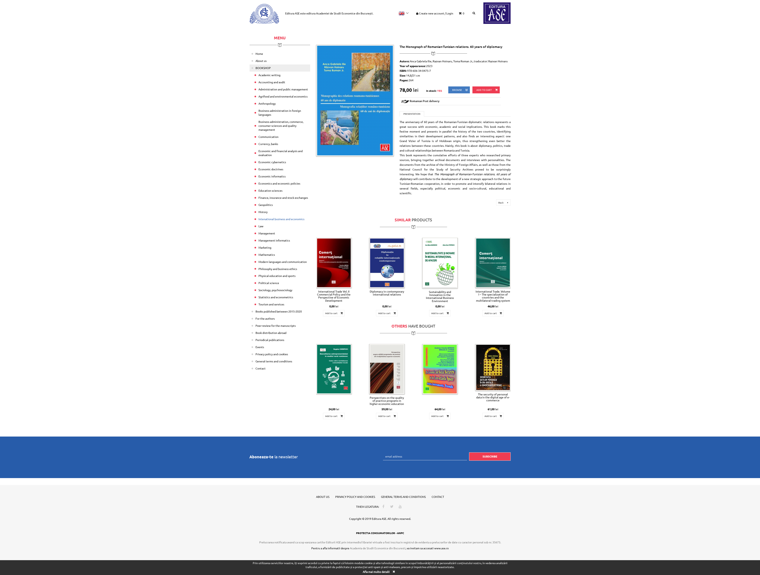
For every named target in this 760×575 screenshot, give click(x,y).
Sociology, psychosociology (275, 290)
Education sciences (270, 190)
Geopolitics (265, 205)
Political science (268, 283)
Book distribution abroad (271, 332)
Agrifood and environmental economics (283, 96)
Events (260, 347)
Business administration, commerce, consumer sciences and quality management (280, 125)
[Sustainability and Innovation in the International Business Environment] (440, 263)
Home (259, 53)
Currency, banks (268, 144)
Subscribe (490, 456)
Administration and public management (283, 89)
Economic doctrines (270, 169)
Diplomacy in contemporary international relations (387, 293)
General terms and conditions (274, 361)
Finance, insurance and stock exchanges (283, 197)
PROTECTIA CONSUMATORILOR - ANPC (380, 533)
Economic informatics (272, 176)
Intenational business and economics (281, 219)
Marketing (264, 247)
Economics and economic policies (279, 183)
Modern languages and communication (282, 261)
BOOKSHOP (263, 68)
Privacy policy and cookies (272, 354)
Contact (261, 368)
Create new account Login (436, 13)
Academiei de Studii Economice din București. (344, 13)
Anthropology (267, 103)
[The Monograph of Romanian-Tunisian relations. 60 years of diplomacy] (355, 100)
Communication (268, 136)
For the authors (265, 318)
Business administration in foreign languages (279, 112)
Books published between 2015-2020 (279, 311)
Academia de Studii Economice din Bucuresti (378, 548)
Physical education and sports (276, 276)
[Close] (393, 571)
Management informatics (274, 240)
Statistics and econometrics (275, 297)
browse (457, 89)
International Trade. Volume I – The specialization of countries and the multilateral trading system (493, 296)
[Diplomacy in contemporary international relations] (387, 263)
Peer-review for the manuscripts (276, 325)
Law (260, 226)
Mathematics (266, 254)
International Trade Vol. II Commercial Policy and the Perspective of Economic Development (334, 296)
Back (501, 202)
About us (261, 61)
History (263, 212)
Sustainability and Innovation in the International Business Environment (440, 296)
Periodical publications (270, 340)
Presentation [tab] (411, 114)
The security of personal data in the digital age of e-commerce (493, 397)
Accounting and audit (271, 82)
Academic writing (269, 75)
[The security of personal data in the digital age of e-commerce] (493, 367)
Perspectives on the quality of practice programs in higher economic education (387, 400)
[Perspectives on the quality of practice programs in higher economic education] (387, 369)
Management (266, 233)
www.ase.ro (441, 548)
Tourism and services (271, 304)
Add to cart (484, 89)
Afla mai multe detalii (376, 571)
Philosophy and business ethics (277, 269)
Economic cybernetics (272, 162)
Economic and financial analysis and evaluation (280, 153)
